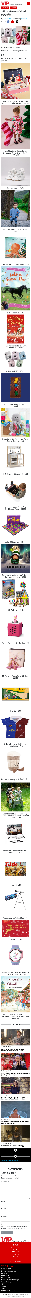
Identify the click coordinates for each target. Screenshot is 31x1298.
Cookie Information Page (10, 1280)
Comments (24, 19)
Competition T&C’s (8, 1291)
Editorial (4, 1273)
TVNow (3, 1286)
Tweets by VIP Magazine (10, 1160)
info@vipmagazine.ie (9, 1271)
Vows (15, 1256)
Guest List (15, 1247)
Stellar (3, 1288)
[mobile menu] (28, 3)
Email (3, 1209)
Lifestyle (15, 1254)
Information (5, 1277)
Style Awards (15, 1261)
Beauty (16, 1249)
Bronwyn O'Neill (7, 19)
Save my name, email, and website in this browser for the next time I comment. (14, 1227)
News (15, 1245)
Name (3, 1201)
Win (15, 1259)
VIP (2, 1284)
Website (4, 1216)
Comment (5, 1181)
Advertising (5, 1275)
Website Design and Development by (18, 1295)
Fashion (15, 1252)
